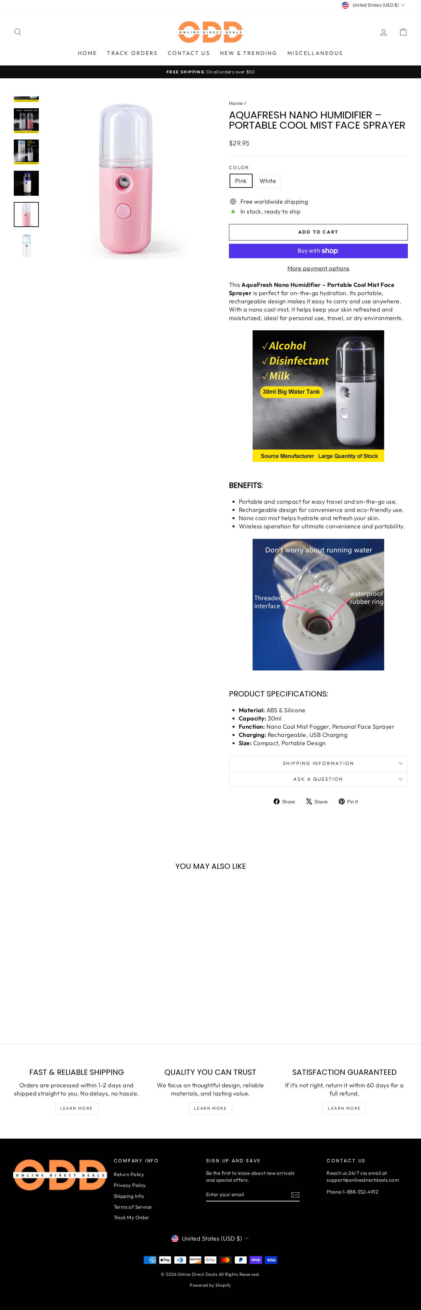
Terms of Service (133, 1207)
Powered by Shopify (210, 1285)
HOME (87, 53)
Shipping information (318, 763)
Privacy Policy (130, 1185)
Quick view (60, 973)
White (268, 181)
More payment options (318, 268)
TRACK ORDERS (132, 53)
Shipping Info (129, 1196)
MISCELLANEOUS (315, 53)
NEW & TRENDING (249, 53)
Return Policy (129, 1174)
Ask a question (318, 779)
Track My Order (131, 1217)
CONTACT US (189, 53)
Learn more (76, 1108)
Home (236, 103)
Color (239, 167)
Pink (241, 181)
